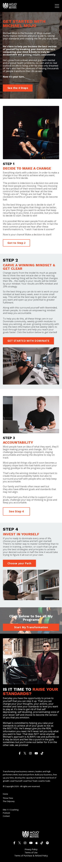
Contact (6, 816)
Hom (5, 794)
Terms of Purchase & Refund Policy (31, 856)
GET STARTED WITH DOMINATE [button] (28, 340)
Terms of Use (31, 852)
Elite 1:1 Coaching (10, 809)
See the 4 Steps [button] (17, 88)
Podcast (6, 813)
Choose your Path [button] (19, 563)
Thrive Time (8, 798)
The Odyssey (9, 801)
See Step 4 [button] (16, 511)
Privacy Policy (31, 849)
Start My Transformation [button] (31, 627)
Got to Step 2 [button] (16, 243)
